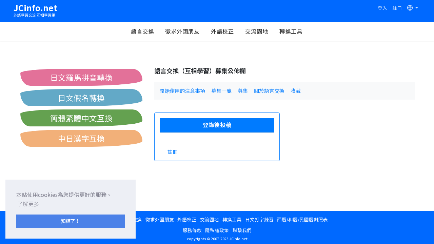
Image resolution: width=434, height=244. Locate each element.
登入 (382, 7)
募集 (243, 90)
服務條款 (192, 230)
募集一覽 (221, 90)
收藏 (296, 90)
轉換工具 (290, 31)
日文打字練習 (259, 219)
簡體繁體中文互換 (81, 118)
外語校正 (222, 31)
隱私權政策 (217, 230)
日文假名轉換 (81, 97)
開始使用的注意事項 (182, 90)
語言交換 (142, 31)
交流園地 (256, 31)
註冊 (397, 7)
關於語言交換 (269, 90)
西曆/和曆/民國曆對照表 (302, 219)
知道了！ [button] (70, 220)
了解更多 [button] (28, 204)
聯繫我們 (242, 230)
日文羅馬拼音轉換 (81, 77)
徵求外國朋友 (182, 31)
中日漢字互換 (81, 138)
